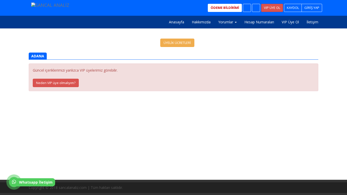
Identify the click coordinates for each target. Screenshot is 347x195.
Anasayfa (176, 22)
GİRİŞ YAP (311, 7)
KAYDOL (293, 7)
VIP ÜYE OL (272, 7)
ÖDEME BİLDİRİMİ (225, 7)
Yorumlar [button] (226, 22)
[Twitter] (256, 8)
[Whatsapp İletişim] (12, 185)
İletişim (312, 22)
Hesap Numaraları (259, 22)
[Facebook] (247, 8)
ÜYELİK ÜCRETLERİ (177, 42)
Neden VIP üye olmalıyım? (55, 82)
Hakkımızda (201, 22)
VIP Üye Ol (290, 22)
